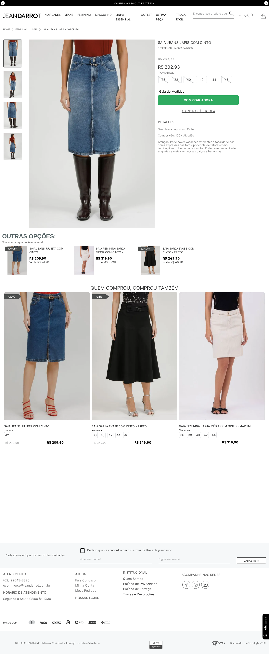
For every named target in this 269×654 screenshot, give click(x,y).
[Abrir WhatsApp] (266, 626)
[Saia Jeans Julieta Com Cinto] (17, 260)
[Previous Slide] (3, 3)
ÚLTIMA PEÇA (161, 17)
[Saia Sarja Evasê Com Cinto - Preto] (150, 260)
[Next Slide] (266, 3)
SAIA (34, 29)
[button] (163, 79)
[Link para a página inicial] (6, 29)
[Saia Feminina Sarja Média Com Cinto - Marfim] (84, 260)
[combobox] (213, 13)
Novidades (53, 14)
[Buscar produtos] (231, 13)
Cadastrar (251, 560)
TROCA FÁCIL (181, 17)
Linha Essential (123, 17)
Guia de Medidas (171, 91)
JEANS (69, 14)
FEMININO (21, 29)
